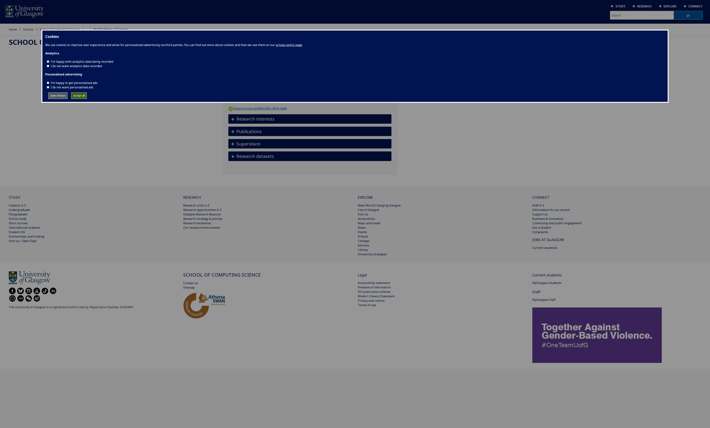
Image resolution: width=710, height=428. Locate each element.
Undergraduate (19, 210)
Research (644, 6)
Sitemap (189, 287)
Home (13, 29)
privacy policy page (289, 45)
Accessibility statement (374, 283)
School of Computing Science (222, 275)
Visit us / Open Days (23, 241)
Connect (695, 6)
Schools (28, 29)
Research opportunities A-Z (202, 210)
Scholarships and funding (26, 236)
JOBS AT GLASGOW (548, 239)
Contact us (190, 283)
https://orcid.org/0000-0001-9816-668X (260, 108)
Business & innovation (548, 219)
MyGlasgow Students (547, 283)
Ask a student (541, 228)
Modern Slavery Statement (376, 296)
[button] (310, 119)
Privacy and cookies (371, 301)
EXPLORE (365, 197)
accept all (79, 95)
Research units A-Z (196, 205)
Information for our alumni (551, 210)
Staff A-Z (538, 205)
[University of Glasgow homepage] (24, 11)
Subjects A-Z (17, 205)
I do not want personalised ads (72, 87)
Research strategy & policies (202, 219)
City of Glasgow (368, 210)
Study (620, 6)
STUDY (14, 197)
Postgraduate (18, 214)
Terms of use (367, 305)
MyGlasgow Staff (544, 300)
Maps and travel (369, 223)
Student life (17, 232)
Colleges (364, 241)
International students (24, 228)
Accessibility (366, 219)
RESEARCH (192, 197)
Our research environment (201, 228)
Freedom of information (374, 287)
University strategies (372, 254)
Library (363, 250)
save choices (58, 95)
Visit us (363, 214)
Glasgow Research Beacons (202, 214)
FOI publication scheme (374, 292)
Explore (670, 6)
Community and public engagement (557, 223)
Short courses (18, 223)
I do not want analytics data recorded (76, 66)
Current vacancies (544, 248)
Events (362, 232)
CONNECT (540, 197)
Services (363, 245)
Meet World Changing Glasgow (379, 205)
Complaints (540, 232)
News (362, 228)
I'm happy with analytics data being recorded (82, 62)
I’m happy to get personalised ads (74, 83)
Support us (540, 214)
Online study (17, 219)
